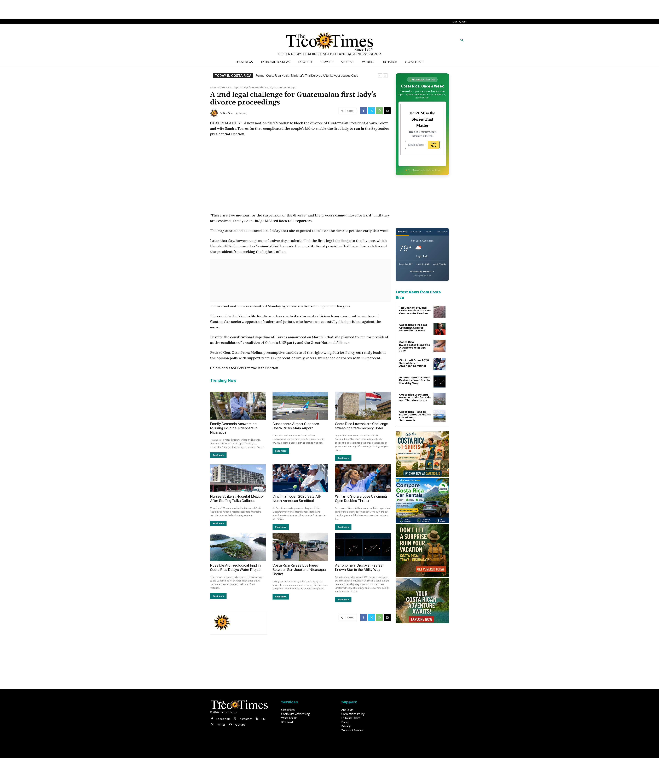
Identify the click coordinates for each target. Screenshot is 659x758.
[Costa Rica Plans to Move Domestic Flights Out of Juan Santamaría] (439, 416)
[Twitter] (371, 110)
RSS (263, 718)
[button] (462, 40)
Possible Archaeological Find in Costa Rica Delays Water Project (236, 567)
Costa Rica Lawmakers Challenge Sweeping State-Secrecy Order (361, 426)
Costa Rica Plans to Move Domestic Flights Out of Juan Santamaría (415, 416)
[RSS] (257, 719)
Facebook (223, 718)
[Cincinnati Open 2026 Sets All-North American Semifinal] (300, 478)
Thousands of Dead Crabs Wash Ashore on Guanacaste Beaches (415, 310)
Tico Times (228, 113)
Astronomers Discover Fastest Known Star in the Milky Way (359, 567)
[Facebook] (363, 110)
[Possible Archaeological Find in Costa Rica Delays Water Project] (238, 547)
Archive (222, 87)
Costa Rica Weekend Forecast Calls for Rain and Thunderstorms (415, 397)
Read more (218, 455)
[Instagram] (235, 719)
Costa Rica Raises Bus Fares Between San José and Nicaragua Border (299, 569)
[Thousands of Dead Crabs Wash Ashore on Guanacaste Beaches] (439, 312)
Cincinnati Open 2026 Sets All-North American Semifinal (297, 498)
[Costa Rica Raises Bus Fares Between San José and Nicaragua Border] (300, 547)
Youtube (240, 724)
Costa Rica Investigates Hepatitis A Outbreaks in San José (414, 346)
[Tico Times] (215, 113)
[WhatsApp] (379, 110)
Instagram (245, 718)
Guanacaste (415, 231)
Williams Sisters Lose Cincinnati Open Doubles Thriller (361, 498)
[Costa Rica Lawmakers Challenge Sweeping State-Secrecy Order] (363, 406)
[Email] (387, 110)
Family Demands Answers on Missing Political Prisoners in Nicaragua (233, 428)
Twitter (220, 724)
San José (402, 231)
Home (213, 87)
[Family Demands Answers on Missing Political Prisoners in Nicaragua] (238, 406)
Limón (429, 231)
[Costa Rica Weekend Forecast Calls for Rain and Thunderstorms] (439, 399)
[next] (385, 75)
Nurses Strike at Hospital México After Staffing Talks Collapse (236, 498)
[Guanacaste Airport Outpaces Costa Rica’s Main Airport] (300, 406)
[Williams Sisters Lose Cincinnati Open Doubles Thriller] (363, 478)
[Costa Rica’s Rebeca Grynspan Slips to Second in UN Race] (439, 329)
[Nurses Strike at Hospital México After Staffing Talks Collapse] (238, 478)
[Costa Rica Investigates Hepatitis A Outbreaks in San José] (439, 346)
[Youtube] (230, 725)
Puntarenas (442, 231)
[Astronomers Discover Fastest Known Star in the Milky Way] (363, 547)
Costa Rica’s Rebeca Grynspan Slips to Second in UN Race (295, 75)
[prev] (380, 75)
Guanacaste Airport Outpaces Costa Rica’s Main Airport (296, 426)
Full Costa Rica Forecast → (422, 271)
